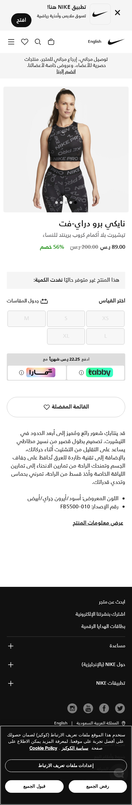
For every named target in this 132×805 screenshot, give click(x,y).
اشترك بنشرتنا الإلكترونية (100, 614)
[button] (101, 723)
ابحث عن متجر (112, 602)
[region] (66, 765)
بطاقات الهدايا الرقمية (103, 627)
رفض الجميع (97, 786)
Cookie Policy (43, 748)
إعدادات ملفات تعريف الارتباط (66, 765)
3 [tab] (66, 202)
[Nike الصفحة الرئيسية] (116, 42)
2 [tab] (70, 202)
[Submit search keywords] (38, 42)
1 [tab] (75, 202)
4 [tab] (61, 202)
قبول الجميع (34, 786)
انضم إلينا (66, 72)
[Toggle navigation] (11, 41)
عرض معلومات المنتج (98, 523)
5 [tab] (56, 202)
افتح (21, 20)
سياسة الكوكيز (75, 748)
